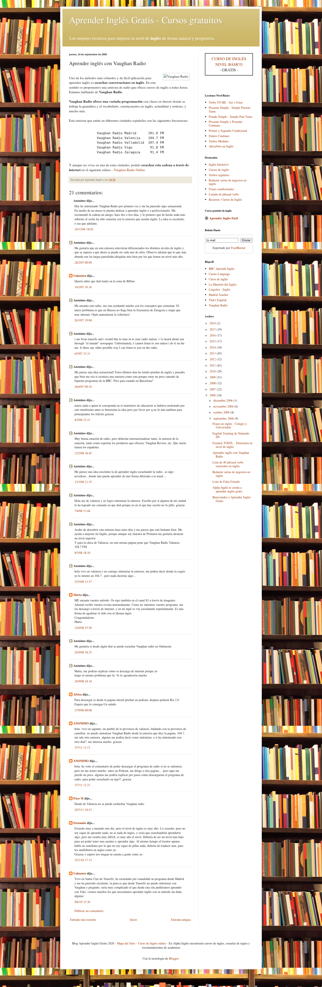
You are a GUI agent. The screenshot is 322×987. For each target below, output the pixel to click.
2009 (213, 377)
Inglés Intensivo (218, 164)
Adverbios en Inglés (221, 146)
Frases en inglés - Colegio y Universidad (229, 425)
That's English (217, 300)
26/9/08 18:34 (83, 681)
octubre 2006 (221, 412)
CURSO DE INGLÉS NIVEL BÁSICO (229, 61)
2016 (213, 335)
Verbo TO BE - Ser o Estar (226, 102)
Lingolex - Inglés (219, 289)
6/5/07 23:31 (82, 353)
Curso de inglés (218, 279)
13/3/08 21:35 (83, 482)
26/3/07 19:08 (83, 320)
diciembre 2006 (223, 400)
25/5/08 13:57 (83, 581)
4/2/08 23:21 (82, 420)
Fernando (79, 823)
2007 (213, 389)
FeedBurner (238, 248)
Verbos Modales (218, 141)
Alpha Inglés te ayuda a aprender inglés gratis (227, 489)
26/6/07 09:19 (83, 386)
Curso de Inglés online (152, 943)
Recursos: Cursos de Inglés (225, 199)
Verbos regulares (219, 175)
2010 (213, 371)
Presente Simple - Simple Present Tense (229, 109)
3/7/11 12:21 (82, 785)
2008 (213, 383)
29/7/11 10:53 (83, 810)
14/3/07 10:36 (83, 287)
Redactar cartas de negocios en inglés (227, 182)
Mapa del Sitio (126, 943)
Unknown (79, 275)
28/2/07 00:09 (83, 262)
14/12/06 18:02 (83, 229)
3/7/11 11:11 (82, 747)
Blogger (174, 958)
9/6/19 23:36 (82, 902)
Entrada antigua (181, 919)
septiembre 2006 (224, 418)
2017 (213, 329)
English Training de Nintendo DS (230, 435)
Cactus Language (219, 274)
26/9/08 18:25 (83, 652)
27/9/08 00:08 (83, 710)
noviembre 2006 (223, 406)
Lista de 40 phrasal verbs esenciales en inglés (227, 464)
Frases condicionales (221, 189)
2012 (213, 359)
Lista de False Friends (226, 481)
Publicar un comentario (88, 911)
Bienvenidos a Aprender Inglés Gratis (231, 499)
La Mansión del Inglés (222, 284)
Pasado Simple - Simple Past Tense (230, 116)
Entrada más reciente (83, 919)
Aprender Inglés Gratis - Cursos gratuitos (145, 20)
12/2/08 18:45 (83, 453)
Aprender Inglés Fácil (223, 218)
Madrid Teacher (218, 295)
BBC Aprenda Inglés (221, 268)
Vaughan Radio (218, 305)
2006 (213, 395)
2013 (213, 353)
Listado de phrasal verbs (224, 194)
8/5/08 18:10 (82, 553)
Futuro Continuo (219, 136)
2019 (213, 323)
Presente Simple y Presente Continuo (225, 123)
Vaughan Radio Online (129, 170)
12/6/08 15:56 (83, 628)
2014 (213, 347)
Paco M (78, 798)
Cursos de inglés (219, 170)
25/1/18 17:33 (83, 860)
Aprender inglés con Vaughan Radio (230, 454)
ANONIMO (81, 723)
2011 (213, 365)
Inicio (133, 919)
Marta (77, 594)
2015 (213, 341)
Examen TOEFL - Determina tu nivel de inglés (232, 445)
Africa (77, 694)
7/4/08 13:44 (82, 511)
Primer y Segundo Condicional (228, 131)
